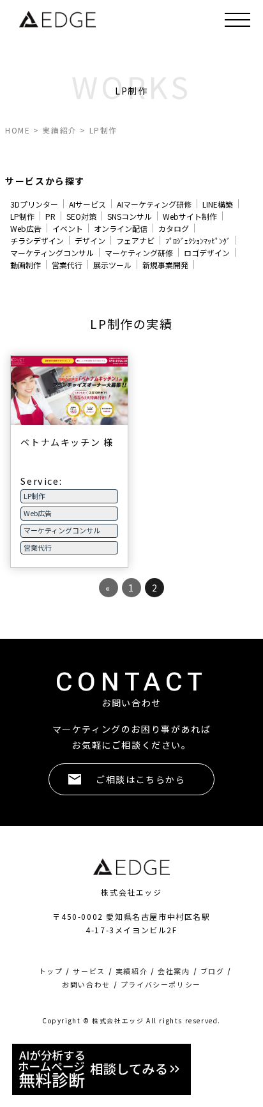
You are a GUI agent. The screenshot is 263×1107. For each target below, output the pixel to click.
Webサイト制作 (190, 216)
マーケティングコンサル (52, 252)
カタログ (173, 228)
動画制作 (25, 264)
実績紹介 (131, 971)
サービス (89, 971)
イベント (67, 228)
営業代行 (67, 264)
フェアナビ (135, 240)
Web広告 (25, 228)
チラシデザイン (37, 240)
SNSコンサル (129, 216)
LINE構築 (217, 204)
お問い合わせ (86, 984)
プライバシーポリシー (161, 984)
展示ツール (112, 264)
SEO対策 (81, 216)
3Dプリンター (34, 204)
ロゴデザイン (207, 252)
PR (50, 216)
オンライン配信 (120, 228)
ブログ (212, 971)
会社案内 (174, 971)
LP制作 (22, 216)
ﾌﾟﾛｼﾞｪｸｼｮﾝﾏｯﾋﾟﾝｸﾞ (197, 240)
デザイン (90, 240)
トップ (51, 971)
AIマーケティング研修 (154, 204)
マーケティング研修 (139, 252)
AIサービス (87, 204)
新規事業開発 (165, 264)
